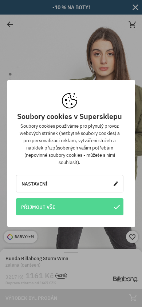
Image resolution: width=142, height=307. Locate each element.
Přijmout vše (38, 207)
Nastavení (34, 183)
